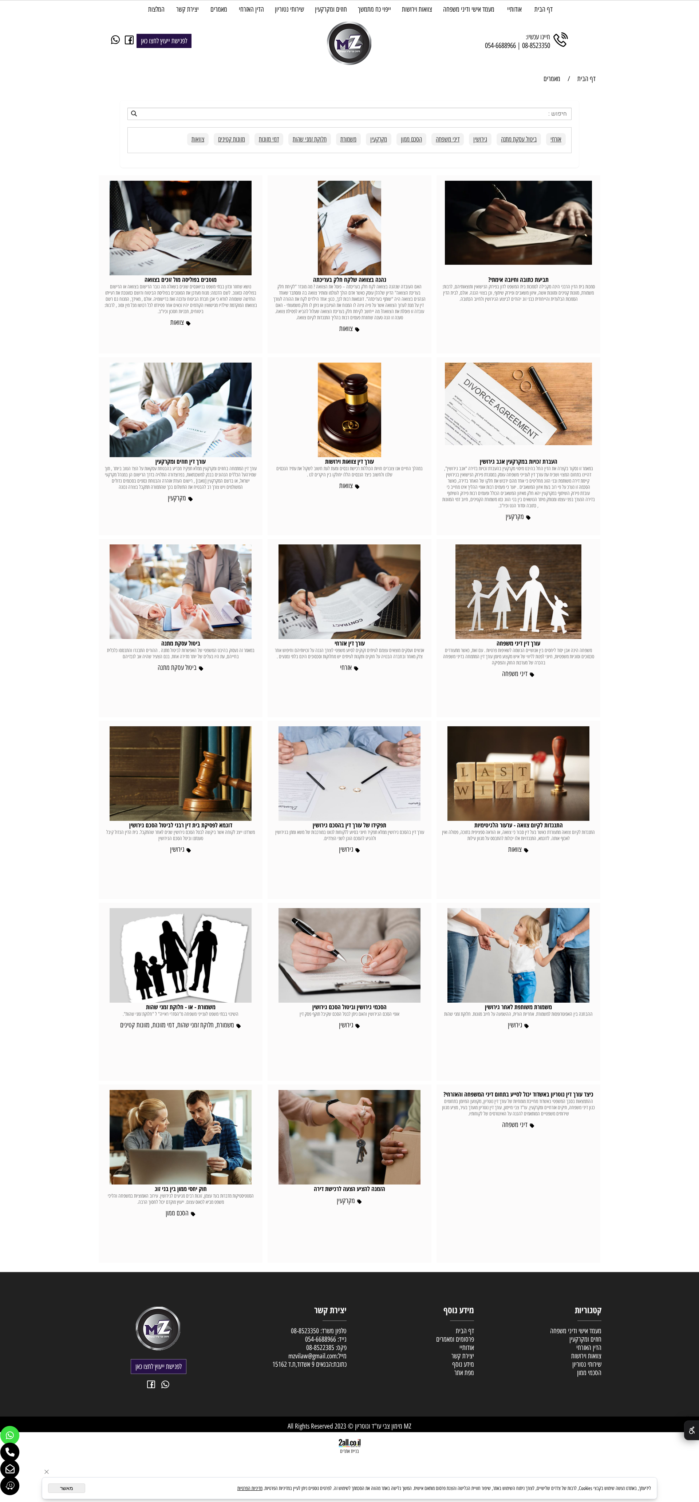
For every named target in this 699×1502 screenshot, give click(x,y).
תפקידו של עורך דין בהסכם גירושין (349, 825)
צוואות (197, 139)
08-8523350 (536, 45)
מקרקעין (378, 139)
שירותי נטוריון (289, 9)
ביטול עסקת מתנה (519, 139)
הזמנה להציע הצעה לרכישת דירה (349, 1189)
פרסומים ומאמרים (455, 1339)
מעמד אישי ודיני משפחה (468, 9)
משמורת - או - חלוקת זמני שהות (181, 1007)
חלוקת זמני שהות (310, 139)
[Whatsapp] (9, 1435)
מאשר (66, 1488)
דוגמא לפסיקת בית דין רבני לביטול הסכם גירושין (180, 825)
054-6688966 (500, 45)
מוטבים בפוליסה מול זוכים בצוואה (181, 279)
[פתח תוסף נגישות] (691, 1430)
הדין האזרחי (251, 9)
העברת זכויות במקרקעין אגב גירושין (518, 461)
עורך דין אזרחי (350, 643)
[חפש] (349, 114)
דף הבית (543, 9)
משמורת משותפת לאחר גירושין (518, 1007)
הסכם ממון (411, 139)
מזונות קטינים (231, 139)
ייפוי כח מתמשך (374, 9)
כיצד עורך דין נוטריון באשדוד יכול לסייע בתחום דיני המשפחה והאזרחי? (518, 1094)
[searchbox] (349, 114)
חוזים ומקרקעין (331, 9)
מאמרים (218, 9)
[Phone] (9, 1452)
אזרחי (555, 139)
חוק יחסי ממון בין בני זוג (181, 1189)
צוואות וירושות (417, 9)
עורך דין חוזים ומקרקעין (180, 461)
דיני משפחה (447, 139)
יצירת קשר (187, 9)
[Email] (9, 1469)
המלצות (156, 9)
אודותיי (514, 9)
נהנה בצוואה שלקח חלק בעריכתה (349, 279)
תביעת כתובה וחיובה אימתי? (518, 279)
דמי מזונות (269, 139)
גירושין (480, 139)
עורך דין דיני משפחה (518, 643)
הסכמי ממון (589, 1373)
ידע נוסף (461, 1364)
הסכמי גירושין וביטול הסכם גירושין (349, 1007)
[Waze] (9, 1485)
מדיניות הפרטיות (249, 1488)
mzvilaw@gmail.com (312, 1356)
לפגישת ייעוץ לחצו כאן (164, 41)
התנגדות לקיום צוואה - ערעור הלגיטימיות (518, 825)
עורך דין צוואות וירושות (349, 461)
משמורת (348, 139)
